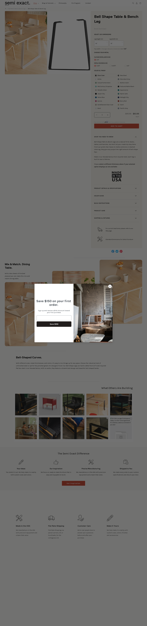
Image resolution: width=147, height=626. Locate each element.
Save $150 (54, 324)
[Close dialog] (110, 286)
